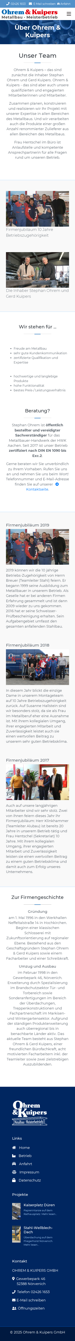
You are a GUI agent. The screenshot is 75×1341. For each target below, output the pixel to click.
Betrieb (25, 1156)
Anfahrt (25, 1164)
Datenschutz (30, 1180)
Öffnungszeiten (31, 1308)
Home (24, 1148)
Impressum (29, 1172)
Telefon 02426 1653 (33, 1292)
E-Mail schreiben (44, 4)
